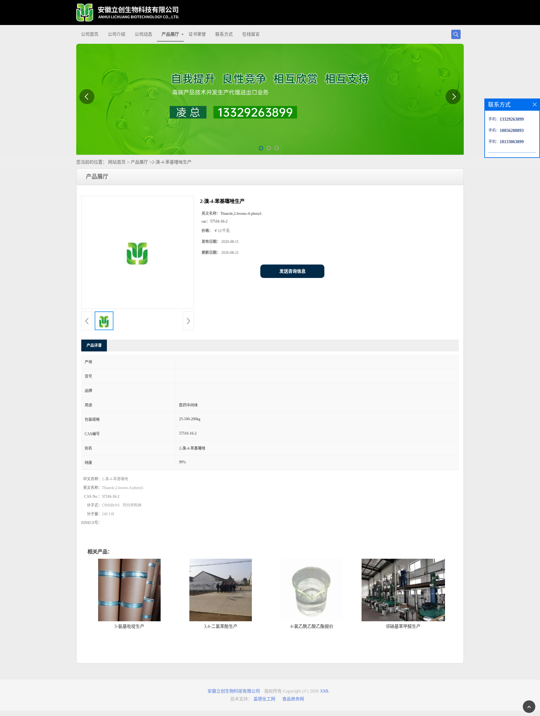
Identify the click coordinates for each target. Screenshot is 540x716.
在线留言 (251, 34)
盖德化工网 (264, 699)
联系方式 (224, 34)
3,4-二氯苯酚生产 (221, 626)
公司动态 (143, 34)
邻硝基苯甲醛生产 (403, 626)
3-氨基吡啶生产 (129, 626)
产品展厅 (170, 34)
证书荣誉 (197, 34)
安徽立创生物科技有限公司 (234, 691)
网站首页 (117, 162)
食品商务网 (293, 699)
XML (325, 691)
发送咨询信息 (292, 271)
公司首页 (89, 34)
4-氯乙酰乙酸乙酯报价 (311, 626)
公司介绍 (116, 34)
